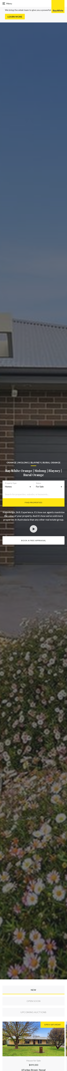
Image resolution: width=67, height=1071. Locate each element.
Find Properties (33, 502)
